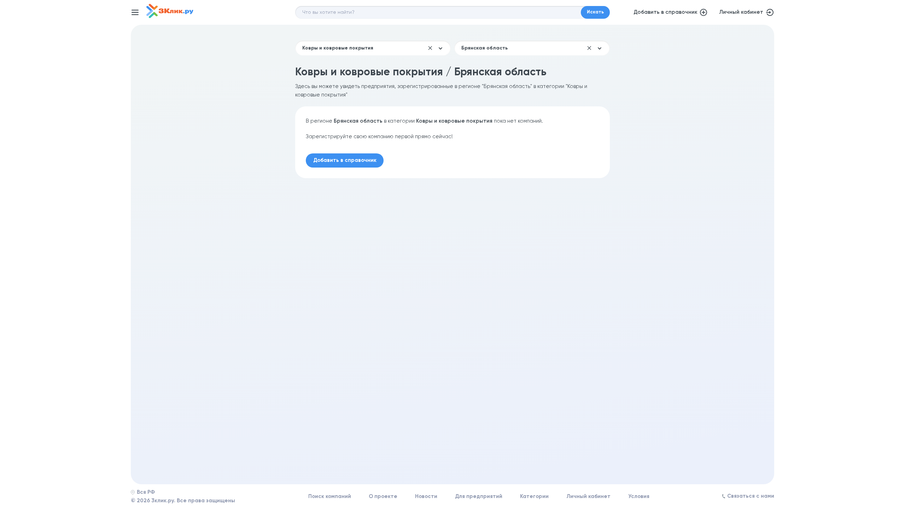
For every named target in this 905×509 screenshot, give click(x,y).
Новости (426, 496)
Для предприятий (478, 496)
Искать (595, 12)
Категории (534, 496)
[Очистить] (430, 48)
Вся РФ (146, 492)
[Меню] (135, 12)
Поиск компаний (329, 496)
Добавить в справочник (665, 12)
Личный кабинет (741, 12)
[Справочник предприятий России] (169, 16)
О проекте (383, 496)
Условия (638, 496)
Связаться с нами (750, 496)
